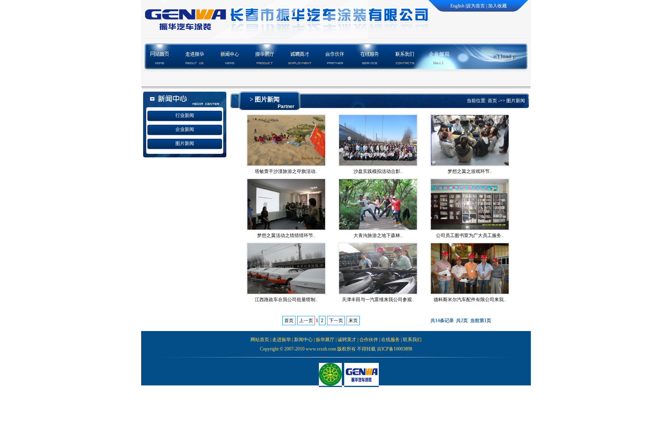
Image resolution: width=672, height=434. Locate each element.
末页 (353, 320)
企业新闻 (184, 129)
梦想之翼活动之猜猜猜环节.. (286, 235)
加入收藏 (497, 6)
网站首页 (259, 339)
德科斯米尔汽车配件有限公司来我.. (470, 299)
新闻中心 (303, 339)
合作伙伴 (368, 339)
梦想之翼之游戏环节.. (470, 171)
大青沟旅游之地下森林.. (378, 235)
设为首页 (475, 6)
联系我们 (412, 339)
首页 (492, 100)
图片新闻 (184, 143)
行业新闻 (184, 115)
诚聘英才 (347, 339)
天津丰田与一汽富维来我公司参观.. (378, 299)
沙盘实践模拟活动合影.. (378, 171)
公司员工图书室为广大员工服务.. (470, 235)
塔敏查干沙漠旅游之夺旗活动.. (286, 171)
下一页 (336, 320)
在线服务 (390, 339)
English (457, 6)
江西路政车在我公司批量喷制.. (286, 299)
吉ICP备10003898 (394, 349)
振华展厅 (325, 339)
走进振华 (281, 339)
